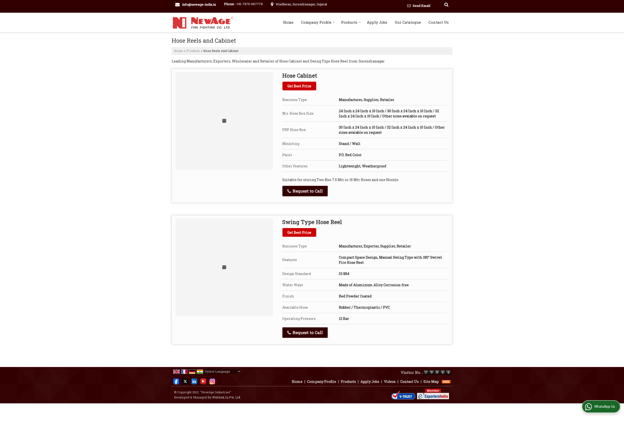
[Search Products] (446, 4)
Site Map (431, 381)
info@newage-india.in (199, 4)
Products (349, 22)
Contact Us (439, 22)
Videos (390, 381)
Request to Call (307, 191)
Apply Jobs (377, 22)
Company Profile (316, 22)
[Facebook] (176, 381)
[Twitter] (185, 381)
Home (288, 22)
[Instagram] (212, 381)
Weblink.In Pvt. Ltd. (226, 397)
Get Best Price (299, 86)
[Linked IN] (194, 381)
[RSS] (446, 381)
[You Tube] (203, 381)
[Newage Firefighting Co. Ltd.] (203, 22)
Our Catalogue (408, 22)
